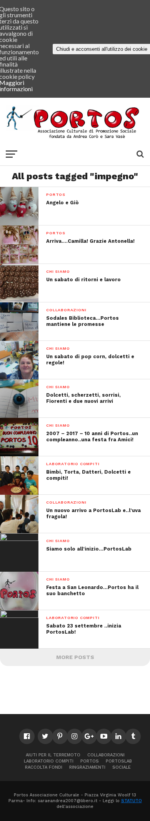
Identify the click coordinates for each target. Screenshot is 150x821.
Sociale (121, 767)
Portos (89, 761)
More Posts (75, 657)
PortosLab (119, 761)
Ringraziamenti (87, 767)
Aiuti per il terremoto (53, 755)
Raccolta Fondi (43, 767)
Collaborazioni (106, 755)
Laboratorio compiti (48, 761)
